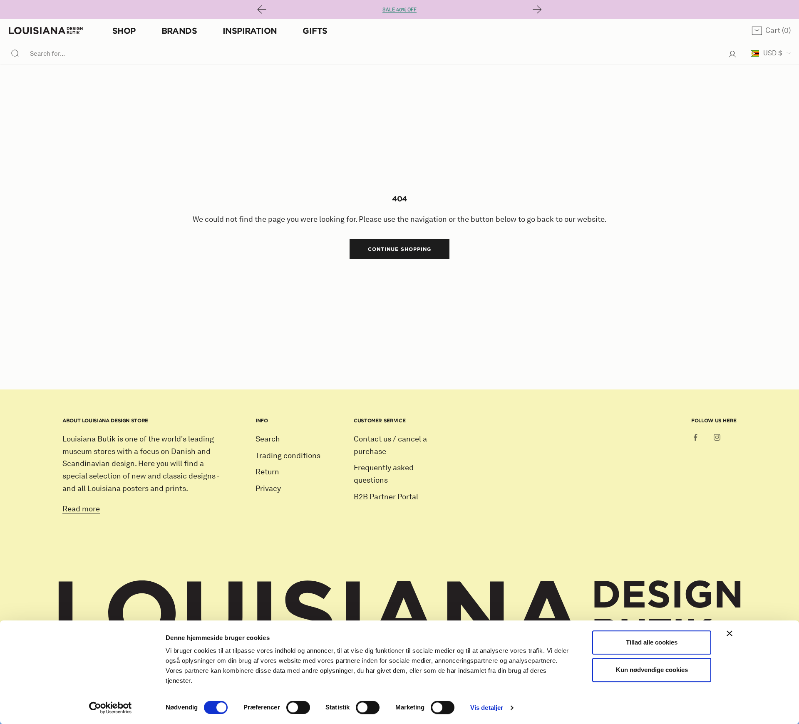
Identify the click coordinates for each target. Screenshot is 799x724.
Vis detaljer (486, 707)
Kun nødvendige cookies (652, 669)
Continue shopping (399, 248)
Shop (124, 30)
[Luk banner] (729, 633)
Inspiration (250, 30)
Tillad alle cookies (651, 642)
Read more (81, 508)
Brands (179, 30)
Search (268, 439)
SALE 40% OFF (399, 9)
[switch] (298, 707)
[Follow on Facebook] (695, 437)
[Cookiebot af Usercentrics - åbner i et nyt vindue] (110, 708)
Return (267, 471)
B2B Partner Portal (386, 496)
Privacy (268, 488)
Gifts (315, 30)
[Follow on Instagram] (717, 437)
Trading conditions (288, 455)
